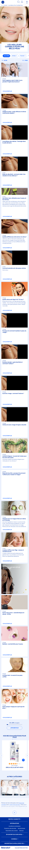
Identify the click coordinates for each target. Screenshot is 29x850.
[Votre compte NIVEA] (22, 2)
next (27, 755)
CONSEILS (14, 839)
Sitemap (21, 830)
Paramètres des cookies (12, 830)
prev (2, 755)
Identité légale (21, 828)
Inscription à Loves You (14, 843)
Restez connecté (14, 819)
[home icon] (1, 5)
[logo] (2, 2)
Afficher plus (14, 728)
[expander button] (14, 812)
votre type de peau (14, 804)
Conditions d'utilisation (15, 826)
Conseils (5, 5)
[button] (23, 760)
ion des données (10, 828)
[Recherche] (18, 2)
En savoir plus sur (14, 834)
